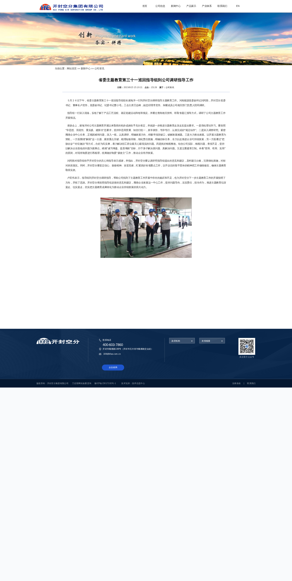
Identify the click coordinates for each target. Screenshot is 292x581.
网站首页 (72, 68)
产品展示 (191, 6)
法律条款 (236, 383)
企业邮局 (113, 367)
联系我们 (222, 6)
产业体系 (207, 6)
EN (238, 6)
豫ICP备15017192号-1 (105, 383)
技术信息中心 (138, 383)
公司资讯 (99, 68)
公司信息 (160, 6)
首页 (144, 6)
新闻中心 (176, 6)
